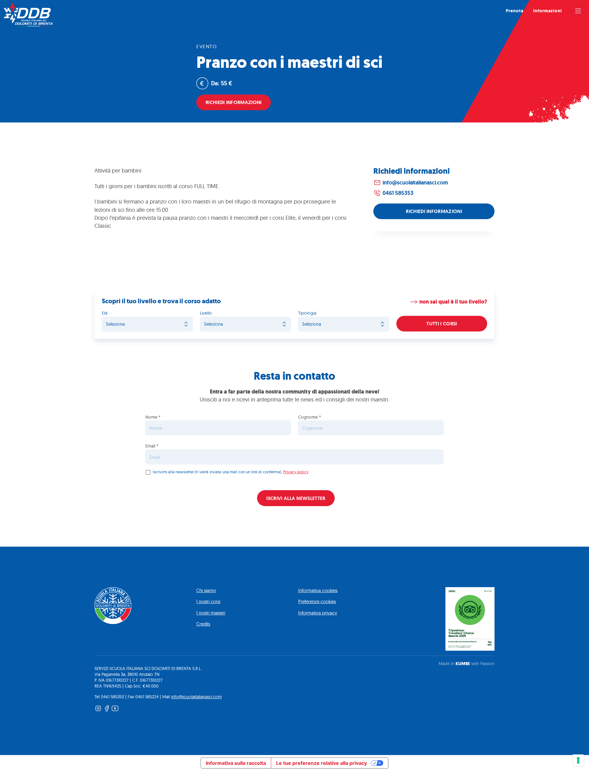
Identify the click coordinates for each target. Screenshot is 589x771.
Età (104, 313)
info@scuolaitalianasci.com (196, 696)
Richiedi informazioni (234, 102)
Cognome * (309, 417)
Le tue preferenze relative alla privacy (321, 763)
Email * (151, 446)
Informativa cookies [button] (317, 590)
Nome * (152, 417)
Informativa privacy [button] (317, 613)
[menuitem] (514, 11)
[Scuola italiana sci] (28, 14)
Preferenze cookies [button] (317, 601)
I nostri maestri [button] (210, 613)
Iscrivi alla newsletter (295, 498)
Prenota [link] (514, 11)
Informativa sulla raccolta (236, 763)
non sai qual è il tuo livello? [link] (453, 302)
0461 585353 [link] (398, 193)
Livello (206, 313)
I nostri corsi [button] (208, 601)
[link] (578, 10)
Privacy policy (296, 471)
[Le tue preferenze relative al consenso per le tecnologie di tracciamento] (578, 760)
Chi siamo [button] (206, 590)
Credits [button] (203, 624)
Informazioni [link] (547, 11)
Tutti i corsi (441, 323)
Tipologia (307, 313)
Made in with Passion (467, 663)
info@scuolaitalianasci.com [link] (415, 182)
